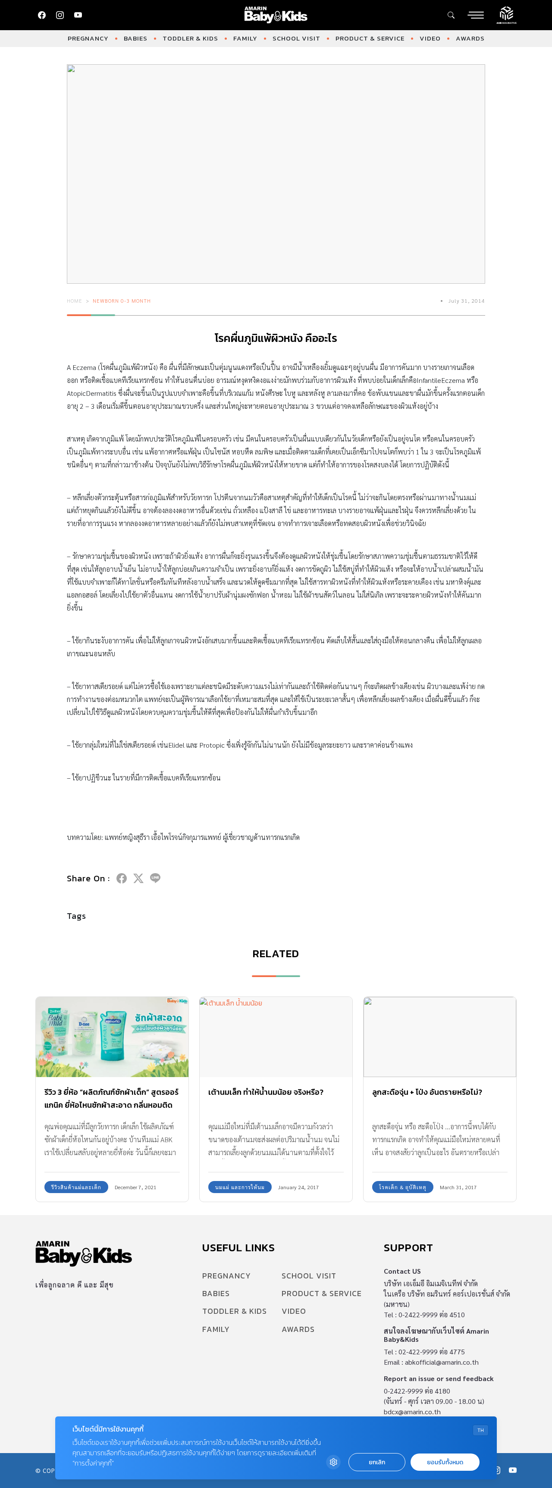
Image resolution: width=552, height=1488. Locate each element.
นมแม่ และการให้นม (240, 1187)
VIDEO (430, 38)
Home (74, 300)
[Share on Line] (155, 878)
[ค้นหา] (451, 15)
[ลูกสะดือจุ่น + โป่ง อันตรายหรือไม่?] (440, 1037)
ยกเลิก (377, 1462)
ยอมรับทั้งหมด (445, 1462)
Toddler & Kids (190, 38)
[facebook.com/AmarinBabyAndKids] (41, 15)
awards (470, 38)
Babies (135, 38)
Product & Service (370, 38)
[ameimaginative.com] (506, 14)
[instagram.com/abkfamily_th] (59, 15)
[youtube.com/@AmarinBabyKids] (78, 15)
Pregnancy (88, 38)
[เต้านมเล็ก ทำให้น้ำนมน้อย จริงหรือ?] (276, 1037)
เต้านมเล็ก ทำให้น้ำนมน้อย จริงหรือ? (265, 1092)
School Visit (296, 38)
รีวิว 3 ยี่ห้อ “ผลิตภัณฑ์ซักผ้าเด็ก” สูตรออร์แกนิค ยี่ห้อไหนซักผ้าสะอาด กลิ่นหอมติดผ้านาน (111, 1105)
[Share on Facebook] (121, 878)
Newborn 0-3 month (122, 300)
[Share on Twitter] (138, 878)
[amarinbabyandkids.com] (276, 15)
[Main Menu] (475, 15)
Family (245, 38)
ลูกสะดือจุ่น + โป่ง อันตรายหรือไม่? (427, 1092)
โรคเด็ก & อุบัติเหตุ (403, 1187)
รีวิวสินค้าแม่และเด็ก (76, 1187)
